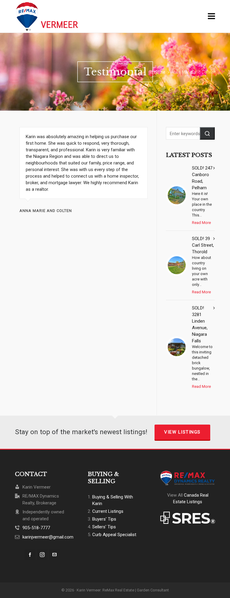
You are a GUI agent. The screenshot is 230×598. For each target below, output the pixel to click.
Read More (201, 222)
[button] (207, 133)
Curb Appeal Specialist (114, 534)
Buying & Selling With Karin (112, 500)
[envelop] (54, 554)
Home (159, 72)
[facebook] (30, 554)
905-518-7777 (36, 527)
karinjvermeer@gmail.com (47, 537)
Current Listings (107, 511)
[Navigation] (211, 16)
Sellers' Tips (104, 527)
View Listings (182, 432)
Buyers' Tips (104, 519)
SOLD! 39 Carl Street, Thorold (203, 245)
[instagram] (42, 554)
